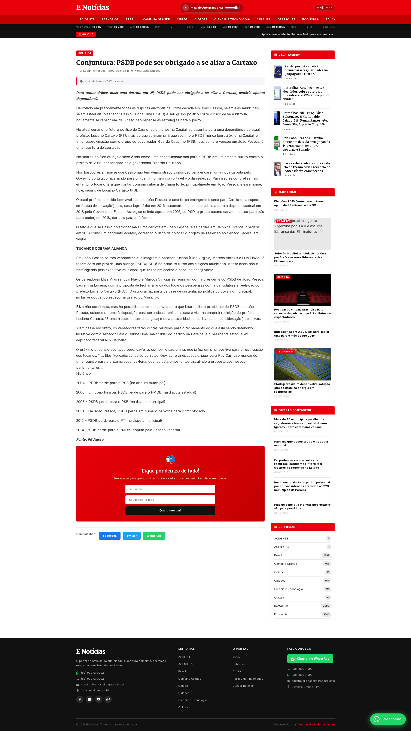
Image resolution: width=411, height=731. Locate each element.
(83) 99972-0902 (92, 672)
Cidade (182, 19)
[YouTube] (98, 699)
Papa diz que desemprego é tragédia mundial (301, 443)
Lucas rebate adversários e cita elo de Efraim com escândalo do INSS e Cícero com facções (307, 167)
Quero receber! (170, 510)
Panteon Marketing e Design (316, 724)
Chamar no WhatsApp (313, 658)
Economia (310, 19)
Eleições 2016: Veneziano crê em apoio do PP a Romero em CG (298, 203)
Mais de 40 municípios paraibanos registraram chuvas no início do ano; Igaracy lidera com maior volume (301, 423)
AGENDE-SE (110, 19)
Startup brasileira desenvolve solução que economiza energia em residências (302, 387)
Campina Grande (156, 19)
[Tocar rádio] (185, 7)
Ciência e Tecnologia (232, 19)
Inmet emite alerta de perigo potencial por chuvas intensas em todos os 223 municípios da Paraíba (302, 486)
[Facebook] (79, 699)
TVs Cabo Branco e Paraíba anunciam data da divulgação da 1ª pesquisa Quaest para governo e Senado (306, 143)
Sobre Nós (240, 664)
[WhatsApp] (108, 699)
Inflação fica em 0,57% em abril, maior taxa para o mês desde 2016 (301, 333)
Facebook (110, 535)
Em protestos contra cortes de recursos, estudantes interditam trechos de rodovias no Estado (298, 463)
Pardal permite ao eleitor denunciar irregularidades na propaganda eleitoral (306, 70)
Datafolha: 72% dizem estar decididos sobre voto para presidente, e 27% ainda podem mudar (306, 93)
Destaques (287, 19)
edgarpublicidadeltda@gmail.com (103, 684)
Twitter (132, 535)
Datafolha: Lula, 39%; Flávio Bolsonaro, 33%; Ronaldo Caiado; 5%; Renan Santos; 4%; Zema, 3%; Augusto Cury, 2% (305, 118)
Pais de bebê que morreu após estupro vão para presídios (302, 506)
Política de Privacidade (248, 678)
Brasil (131, 19)
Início (236, 657)
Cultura (264, 19)
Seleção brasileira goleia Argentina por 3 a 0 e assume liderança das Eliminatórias (300, 257)
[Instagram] (89, 699)
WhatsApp (154, 535)
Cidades (201, 19)
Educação (334, 19)
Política (84, 53)
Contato (238, 671)
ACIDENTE (87, 19)
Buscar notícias (243, 685)
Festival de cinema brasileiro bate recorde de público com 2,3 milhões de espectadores (302, 313)
